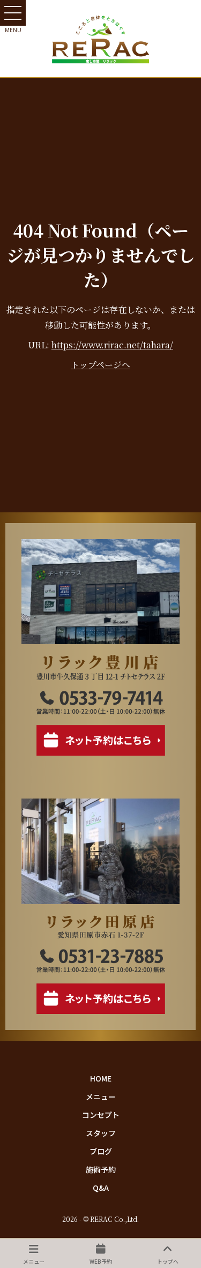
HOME (100, 1078)
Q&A (101, 1187)
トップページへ (100, 365)
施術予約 (101, 1169)
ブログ (101, 1151)
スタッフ (101, 1133)
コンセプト (101, 1114)
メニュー (101, 1096)
